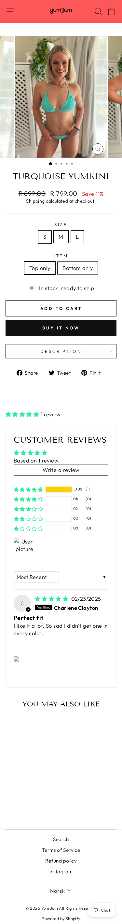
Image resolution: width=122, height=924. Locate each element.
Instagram (61, 871)
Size (61, 224)
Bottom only (77, 267)
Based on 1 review (36, 460)
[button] (23, 414)
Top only (39, 267)
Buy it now (61, 327)
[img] (52, 598)
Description (61, 351)
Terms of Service (61, 850)
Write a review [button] (61, 469)
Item (61, 255)
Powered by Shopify (61, 918)
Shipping (35, 201)
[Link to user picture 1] (17, 658)
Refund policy (61, 861)
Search (61, 839)
